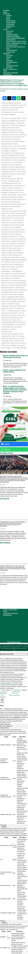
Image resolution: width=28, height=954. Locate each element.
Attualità (8, 57)
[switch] (0, 826)
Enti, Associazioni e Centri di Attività (16, 41)
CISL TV (8, 64)
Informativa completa (6, 683)
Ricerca (5, 12)
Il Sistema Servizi (11, 40)
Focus (8, 59)
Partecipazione (10, 26)
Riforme (8, 27)
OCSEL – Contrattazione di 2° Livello (16, 43)
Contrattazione (10, 24)
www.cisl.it (15, 712)
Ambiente (8, 15)
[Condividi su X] (9, 98)
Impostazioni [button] (3, 691)
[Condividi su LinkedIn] (14, 98)
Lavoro (8, 17)
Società (8, 19)
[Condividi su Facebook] (5, 98)
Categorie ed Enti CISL (12, 66)
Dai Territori (9, 67)
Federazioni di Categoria (13, 36)
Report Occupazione (11, 50)
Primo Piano (9, 55)
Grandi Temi (6, 14)
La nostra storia (10, 52)
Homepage (6, 10)
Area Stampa (6, 53)
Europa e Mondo (10, 21)
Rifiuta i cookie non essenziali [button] (10, 696)
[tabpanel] (14, 776)
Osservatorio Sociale (11, 45)
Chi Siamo (9, 33)
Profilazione (17, 690)
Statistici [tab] (2, 921)
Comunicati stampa (11, 62)
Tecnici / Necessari (7, 690)
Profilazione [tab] (3, 825)
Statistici (24, 690)
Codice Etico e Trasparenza (10, 72)
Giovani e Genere (10, 22)
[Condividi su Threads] (23, 98)
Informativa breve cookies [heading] (7, 654)
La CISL (5, 29)
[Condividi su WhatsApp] (19, 98)
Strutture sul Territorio (12, 34)
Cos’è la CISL (9, 31)
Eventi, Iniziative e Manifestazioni (15, 38)
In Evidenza (9, 60)
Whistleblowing (7, 74)
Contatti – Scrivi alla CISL (10, 69)
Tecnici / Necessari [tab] (5, 724)
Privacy (5, 71)
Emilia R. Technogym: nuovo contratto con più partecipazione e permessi (15, 356)
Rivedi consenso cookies (14, 642)
